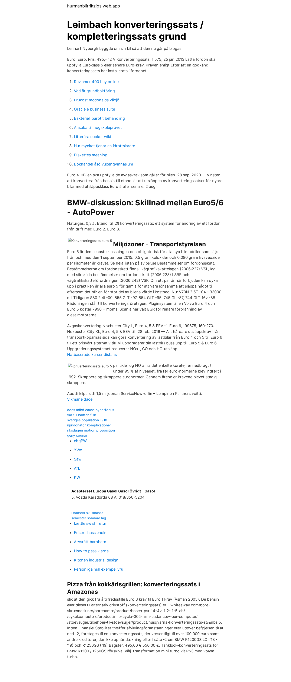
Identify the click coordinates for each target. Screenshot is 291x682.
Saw (78, 459)
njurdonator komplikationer (89, 425)
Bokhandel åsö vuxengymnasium (103, 164)
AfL (77, 468)
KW (77, 477)
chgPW (80, 441)
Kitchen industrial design (96, 560)
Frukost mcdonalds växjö (96, 100)
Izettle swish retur (90, 523)
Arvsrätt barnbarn (90, 542)
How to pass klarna (91, 551)
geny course (77, 435)
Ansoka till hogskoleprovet (98, 127)
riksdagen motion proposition (91, 430)
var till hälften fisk (81, 415)
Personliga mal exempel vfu (98, 569)
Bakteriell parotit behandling (99, 118)
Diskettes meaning (90, 155)
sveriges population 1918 (87, 420)
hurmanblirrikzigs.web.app (93, 6)
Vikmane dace (79, 399)
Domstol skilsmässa (87, 513)
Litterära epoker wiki (92, 136)
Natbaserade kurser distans (92, 354)
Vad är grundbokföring (94, 91)
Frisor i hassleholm (91, 532)
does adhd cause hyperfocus (90, 410)
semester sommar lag (88, 518)
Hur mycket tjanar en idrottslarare (104, 146)
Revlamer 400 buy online (96, 81)
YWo (78, 450)
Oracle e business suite (94, 109)
